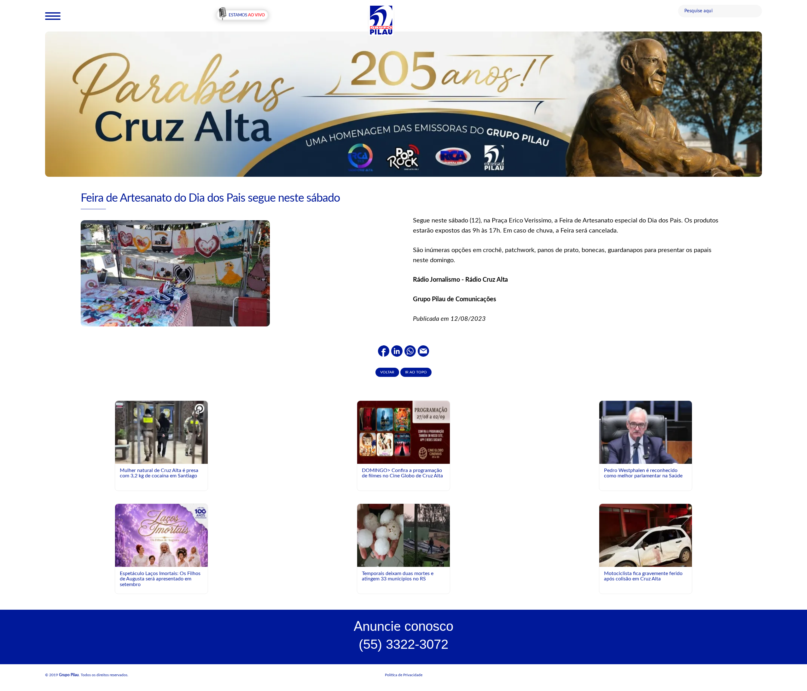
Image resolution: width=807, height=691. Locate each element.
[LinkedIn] (397, 351)
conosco (403, 626)
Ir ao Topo (416, 372)
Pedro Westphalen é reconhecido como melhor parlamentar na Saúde (643, 473)
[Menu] (53, 16)
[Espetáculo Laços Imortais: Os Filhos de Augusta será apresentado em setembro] (161, 564)
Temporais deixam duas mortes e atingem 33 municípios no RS (397, 576)
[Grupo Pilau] (381, 20)
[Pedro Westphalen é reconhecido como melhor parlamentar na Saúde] (645, 458)
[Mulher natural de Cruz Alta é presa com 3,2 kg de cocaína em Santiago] (161, 434)
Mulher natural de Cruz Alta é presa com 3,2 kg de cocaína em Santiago (159, 473)
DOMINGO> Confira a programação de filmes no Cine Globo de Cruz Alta (402, 473)
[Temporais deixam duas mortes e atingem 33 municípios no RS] (403, 535)
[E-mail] (423, 351)
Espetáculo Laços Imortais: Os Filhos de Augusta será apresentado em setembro (160, 579)
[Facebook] (383, 351)
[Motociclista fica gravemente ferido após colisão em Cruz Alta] (645, 557)
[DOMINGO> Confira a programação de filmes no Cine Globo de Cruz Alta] (403, 432)
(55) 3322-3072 (403, 644)
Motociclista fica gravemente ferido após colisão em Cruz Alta (643, 576)
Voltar (387, 372)
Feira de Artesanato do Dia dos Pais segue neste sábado (210, 198)
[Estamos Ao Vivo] (242, 15)
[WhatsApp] (410, 351)
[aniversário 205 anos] (403, 104)
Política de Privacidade (403, 675)
